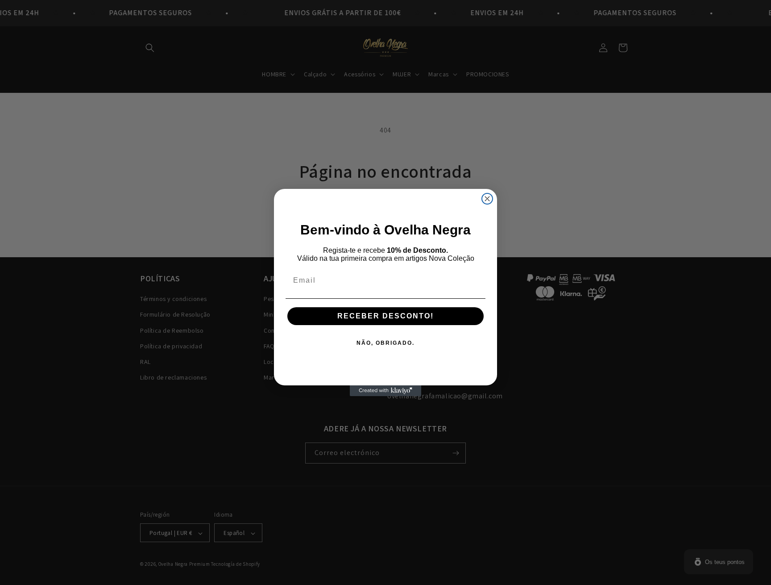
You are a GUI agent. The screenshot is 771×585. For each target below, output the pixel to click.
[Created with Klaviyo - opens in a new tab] (385, 390)
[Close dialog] (487, 198)
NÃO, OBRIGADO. (385, 343)
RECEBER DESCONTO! (385, 316)
